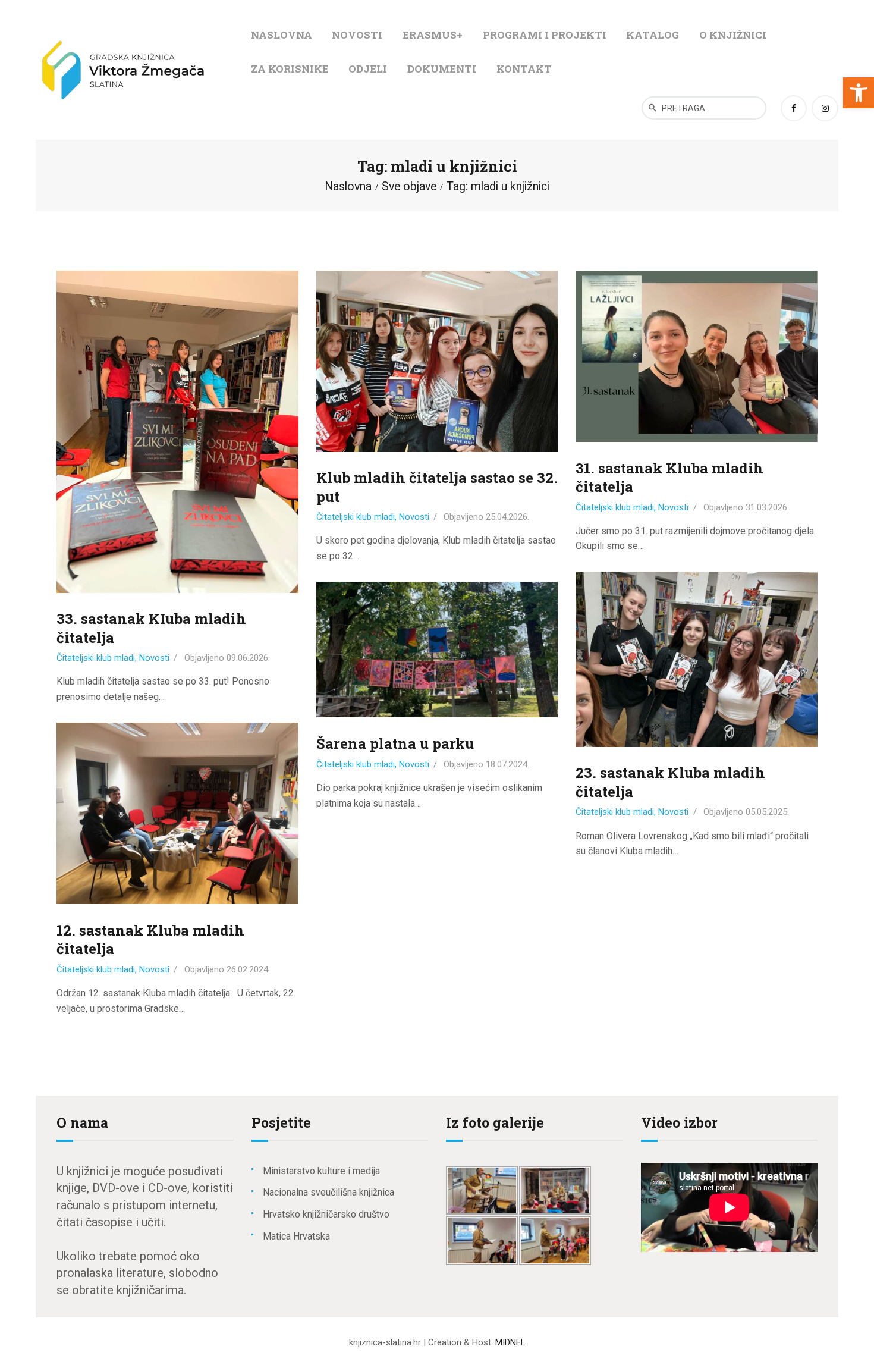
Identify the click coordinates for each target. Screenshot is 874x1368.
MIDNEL (510, 1342)
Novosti (154, 657)
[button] (858, 92)
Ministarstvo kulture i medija (321, 1170)
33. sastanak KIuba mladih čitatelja (151, 628)
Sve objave (409, 186)
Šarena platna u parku (395, 744)
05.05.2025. (767, 812)
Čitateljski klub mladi (95, 657)
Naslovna (348, 186)
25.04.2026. (507, 517)
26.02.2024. (248, 969)
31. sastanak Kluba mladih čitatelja (669, 477)
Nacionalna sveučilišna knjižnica (328, 1192)
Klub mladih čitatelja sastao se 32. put (437, 487)
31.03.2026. (767, 507)
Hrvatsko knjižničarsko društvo (326, 1214)
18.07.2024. (507, 764)
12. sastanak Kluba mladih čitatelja (150, 939)
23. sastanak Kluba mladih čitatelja (670, 782)
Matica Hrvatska (296, 1236)
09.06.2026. (248, 657)
